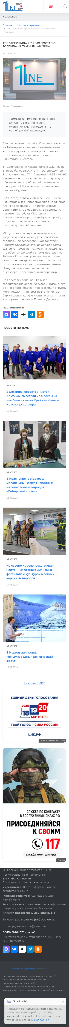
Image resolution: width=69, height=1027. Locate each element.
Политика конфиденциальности (28, 968)
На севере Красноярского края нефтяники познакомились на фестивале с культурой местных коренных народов (30, 572)
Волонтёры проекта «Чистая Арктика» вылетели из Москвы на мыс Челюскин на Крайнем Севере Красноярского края (32, 398)
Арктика (11, 385)
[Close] (63, 1001)
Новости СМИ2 (34, 683)
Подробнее (41, 1020)
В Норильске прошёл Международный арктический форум (29, 657)
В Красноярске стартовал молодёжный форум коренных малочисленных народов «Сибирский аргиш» (29, 485)
